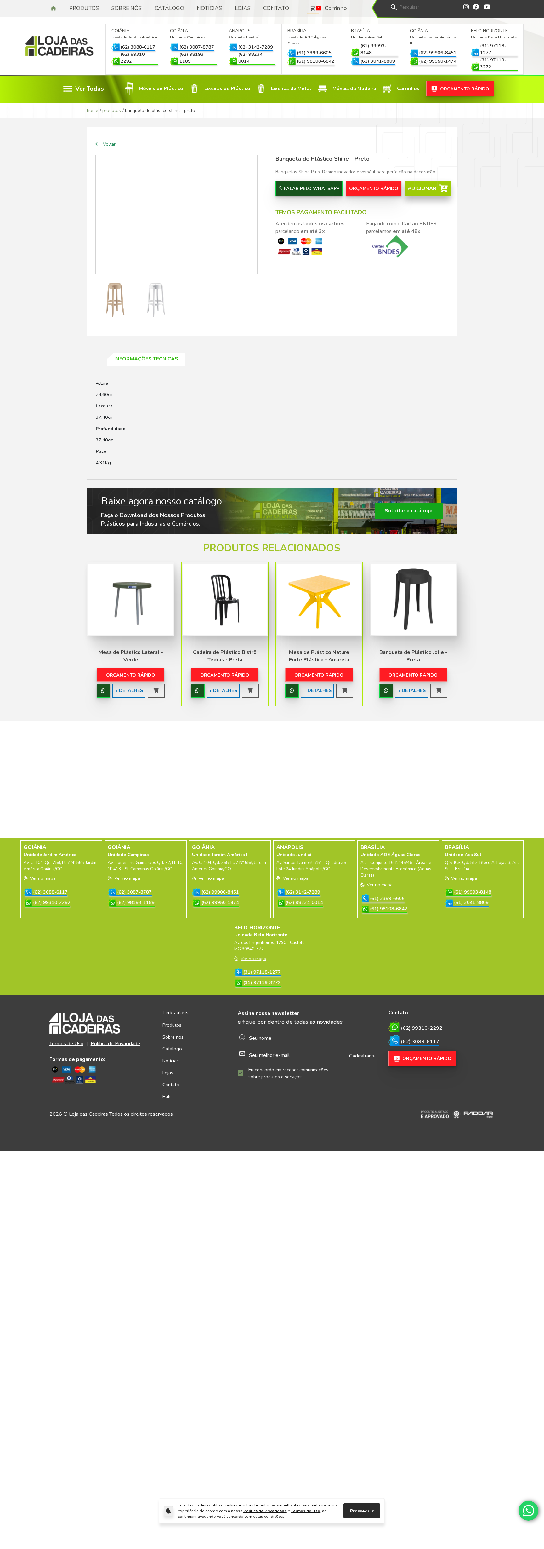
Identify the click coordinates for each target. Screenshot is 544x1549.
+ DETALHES (129, 690)
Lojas (243, 8)
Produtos (84, 8)
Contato (276, 8)
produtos (111, 110)
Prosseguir (362, 1511)
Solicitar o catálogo (409, 510)
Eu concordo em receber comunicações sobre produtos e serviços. (288, 1073)
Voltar (109, 144)
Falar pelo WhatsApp (311, 188)
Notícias (209, 8)
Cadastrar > (362, 1055)
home (92, 110)
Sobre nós (126, 8)
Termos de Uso (305, 1510)
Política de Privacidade (265, 1510)
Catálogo (169, 8)
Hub (166, 1096)
